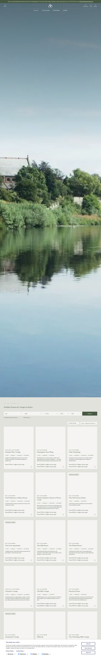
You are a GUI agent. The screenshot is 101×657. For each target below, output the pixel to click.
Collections (45, 10)
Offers (65, 10)
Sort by (82, 423)
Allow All (88, 643)
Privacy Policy (10, 651)
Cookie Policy (20, 651)
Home (5, 403)
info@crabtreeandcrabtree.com (86, 1)
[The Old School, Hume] (82, 483)
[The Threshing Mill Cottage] (82, 622)
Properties (56, 10)
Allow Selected (88, 648)
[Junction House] (82, 576)
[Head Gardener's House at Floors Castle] (50, 483)
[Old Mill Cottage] (50, 576)
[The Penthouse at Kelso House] (19, 483)
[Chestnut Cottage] (19, 576)
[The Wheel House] (82, 530)
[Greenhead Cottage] (19, 622)
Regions (36, 10)
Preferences (23, 654)
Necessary (10, 654)
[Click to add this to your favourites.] (31, 467)
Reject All (88, 652)
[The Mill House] (50, 530)
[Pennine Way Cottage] (19, 437)
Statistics (34, 654)
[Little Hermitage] (82, 437)
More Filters (26, 417)
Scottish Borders (13, 403)
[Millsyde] (50, 622)
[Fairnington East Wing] (50, 437)
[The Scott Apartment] (19, 531)
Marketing (46, 654)
